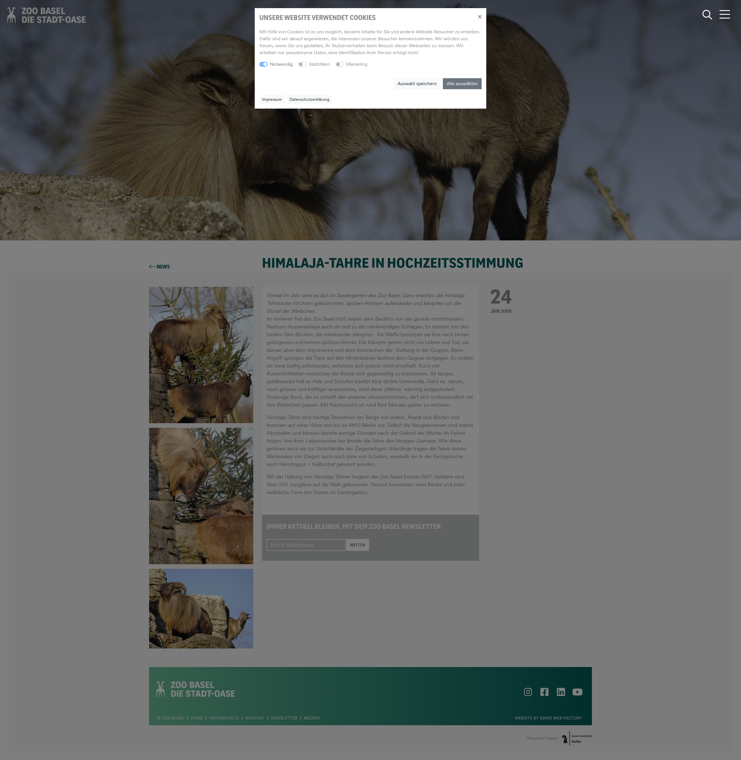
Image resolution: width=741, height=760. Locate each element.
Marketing (356, 64)
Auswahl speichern (417, 83)
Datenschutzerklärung (309, 99)
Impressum (272, 99)
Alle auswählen (462, 83)
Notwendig (281, 64)
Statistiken (319, 64)
